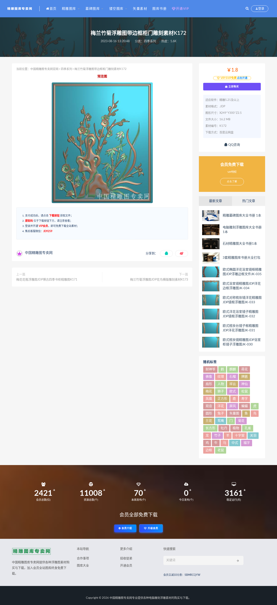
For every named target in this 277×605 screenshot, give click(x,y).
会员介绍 (126, 528)
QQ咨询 (233, 144)
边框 (209, 450)
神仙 (244, 384)
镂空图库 (116, 8)
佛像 (209, 376)
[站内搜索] (247, 8)
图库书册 (159, 8)
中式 (235, 443)
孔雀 (248, 428)
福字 (246, 443)
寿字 (244, 398)
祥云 (232, 384)
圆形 (209, 413)
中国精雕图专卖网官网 (44, 69)
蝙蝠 (244, 406)
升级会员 (152, 528)
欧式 (232, 391)
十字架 (240, 435)
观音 (209, 406)
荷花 (244, 369)
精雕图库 (69, 8)
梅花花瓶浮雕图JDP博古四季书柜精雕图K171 (46, 279)
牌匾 (244, 376)
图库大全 (83, 565)
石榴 (232, 376)
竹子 (217, 435)
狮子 (220, 391)
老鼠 (220, 450)
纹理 (220, 376)
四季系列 (150, 41)
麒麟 (232, 369)
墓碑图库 (92, 8)
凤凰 (209, 398)
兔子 (220, 413)
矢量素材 (140, 8)
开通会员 (126, 565)
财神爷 (210, 369)
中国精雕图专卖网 (121, 598)
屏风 (232, 406)
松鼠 (244, 391)
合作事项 (83, 558)
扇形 (209, 384)
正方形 (222, 398)
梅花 (209, 391)
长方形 (210, 428)
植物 (236, 428)
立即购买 (233, 86)
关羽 (253, 435)
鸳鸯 (220, 420)
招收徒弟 (126, 558)
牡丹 (224, 428)
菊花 (241, 420)
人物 (220, 384)
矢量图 (234, 413)
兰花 (209, 420)
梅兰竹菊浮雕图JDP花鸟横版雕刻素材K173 (159, 279)
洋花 (220, 406)
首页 (53, 8)
